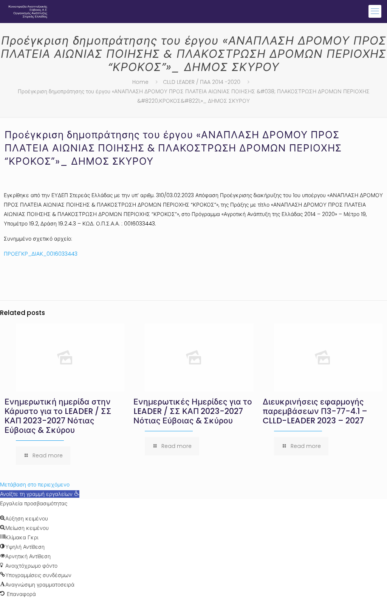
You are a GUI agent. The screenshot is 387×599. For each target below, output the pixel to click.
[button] (39, 494)
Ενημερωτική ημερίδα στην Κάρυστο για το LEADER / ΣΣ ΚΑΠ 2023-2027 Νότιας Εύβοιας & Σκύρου (58, 415)
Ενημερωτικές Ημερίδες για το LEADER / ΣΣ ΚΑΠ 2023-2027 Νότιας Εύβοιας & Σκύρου (192, 411)
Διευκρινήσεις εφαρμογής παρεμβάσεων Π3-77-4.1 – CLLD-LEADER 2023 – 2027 (315, 411)
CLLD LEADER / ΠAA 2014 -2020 (201, 82)
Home (140, 82)
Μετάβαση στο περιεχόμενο (35, 484)
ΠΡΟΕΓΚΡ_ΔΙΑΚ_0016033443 (40, 254)
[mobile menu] (374, 11)
